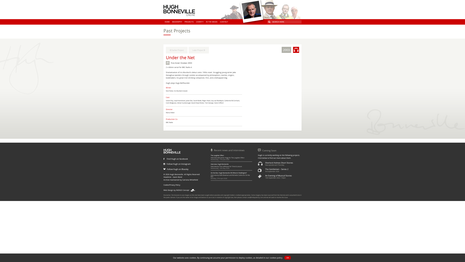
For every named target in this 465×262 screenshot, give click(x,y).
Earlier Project (177, 50)
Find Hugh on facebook (177, 159)
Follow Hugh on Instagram (178, 164)
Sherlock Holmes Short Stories (279, 163)
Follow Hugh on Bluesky (177, 169)
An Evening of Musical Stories (278, 176)
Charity (200, 22)
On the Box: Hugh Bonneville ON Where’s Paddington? (229, 173)
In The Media (211, 22)
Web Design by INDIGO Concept (177, 190)
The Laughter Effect (217, 155)
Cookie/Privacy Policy (171, 185)
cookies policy (276, 257)
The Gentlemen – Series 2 (276, 169)
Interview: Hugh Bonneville (220, 164)
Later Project (198, 50)
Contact (224, 22)
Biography (177, 22)
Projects (189, 22)
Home (167, 22)
